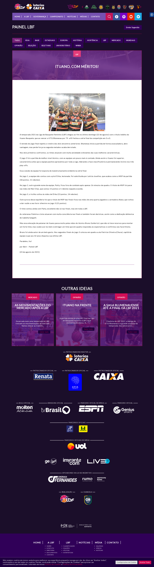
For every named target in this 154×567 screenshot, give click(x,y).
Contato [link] (95, 16)
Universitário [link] (63, 45)
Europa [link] (64, 40)
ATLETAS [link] (66, 550)
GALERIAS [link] (99, 546)
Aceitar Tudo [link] (145, 562)
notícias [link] (71, 16)
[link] (29, 7)
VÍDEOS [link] (98, 548)
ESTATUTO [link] (50, 548)
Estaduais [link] (50, 40)
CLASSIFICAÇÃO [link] (69, 546)
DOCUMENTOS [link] (52, 552)
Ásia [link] (27, 40)
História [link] (77, 40)
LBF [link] (104, 40)
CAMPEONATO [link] (56, 16)
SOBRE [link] (49, 546)
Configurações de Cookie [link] (126, 562)
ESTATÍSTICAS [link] (68, 552)
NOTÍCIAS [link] (99, 550)
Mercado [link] (116, 40)
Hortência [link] (92, 40)
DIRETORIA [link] (50, 550)
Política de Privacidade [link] (72, 564)
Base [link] (37, 40)
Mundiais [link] (130, 40)
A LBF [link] (26, 16)
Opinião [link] (19, 45)
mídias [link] (83, 16)
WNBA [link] (78, 45)
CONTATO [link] (50, 555)
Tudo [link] (17, 40)
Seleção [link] (32, 45)
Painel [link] (23, 26)
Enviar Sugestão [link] (132, 27)
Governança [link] (39, 16)
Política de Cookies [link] (53, 564)
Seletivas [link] (46, 45)
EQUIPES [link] (66, 548)
